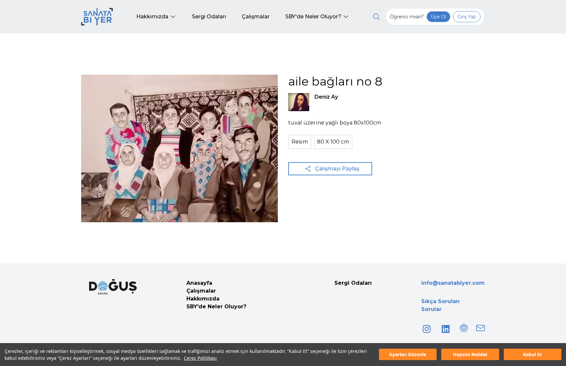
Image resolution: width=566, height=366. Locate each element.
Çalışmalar (201, 291)
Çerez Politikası (200, 358)
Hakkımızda (202, 299)
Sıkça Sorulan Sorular (440, 305)
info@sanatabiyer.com (453, 283)
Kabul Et (532, 355)
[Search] (376, 17)
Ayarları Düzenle (407, 355)
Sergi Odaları (353, 283)
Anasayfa (199, 283)
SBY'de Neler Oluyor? (216, 306)
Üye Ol (438, 17)
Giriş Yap (466, 17)
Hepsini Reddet (470, 355)
